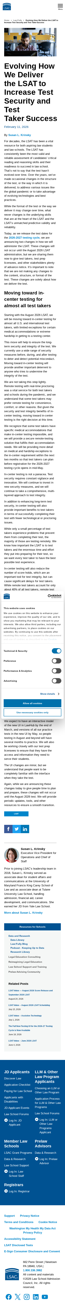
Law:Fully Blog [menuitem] (19, 944)
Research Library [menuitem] (20, 952)
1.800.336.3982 (32, 1270)
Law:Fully (17, 20)
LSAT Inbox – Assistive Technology (25, 1016)
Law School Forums (16, 1114)
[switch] (56, 661)
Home (6, 20)
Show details (47, 693)
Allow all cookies (32, 703)
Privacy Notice (29, 1215)
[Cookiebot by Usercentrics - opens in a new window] (46, 596)
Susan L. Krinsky (19, 135)
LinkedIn (25, 829)
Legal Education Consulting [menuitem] (24, 957)
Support (9, 1215)
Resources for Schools (33, 926)
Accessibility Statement (20, 1239)
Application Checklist (17, 1084)
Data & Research (15, 1159)
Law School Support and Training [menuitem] (27, 966)
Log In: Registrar (19, 1191)
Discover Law (12, 1078)
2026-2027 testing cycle (24, 237)
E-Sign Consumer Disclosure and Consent (32, 1251)
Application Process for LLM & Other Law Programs (48, 1103)
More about (23, 912)
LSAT (16, 814)
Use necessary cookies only (32, 712)
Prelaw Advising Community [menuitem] (24, 971)
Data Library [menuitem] (17, 940)
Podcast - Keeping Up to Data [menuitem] (27, 948)
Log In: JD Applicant (15, 1122)
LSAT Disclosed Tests (18, 1245)
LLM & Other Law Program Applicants (47, 1077)
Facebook (8, 829)
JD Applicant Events (16, 1107)
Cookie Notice (47, 1222)
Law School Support (16, 1165)
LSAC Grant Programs (18, 1152)
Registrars (13, 1185)
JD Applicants (17, 1072)
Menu (60, 9)
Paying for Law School (18, 1091)
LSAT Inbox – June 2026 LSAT (22, 1041)
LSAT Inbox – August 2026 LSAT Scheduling (29, 1005)
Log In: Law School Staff (16, 1173)
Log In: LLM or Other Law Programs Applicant (49, 1126)
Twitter (16, 829)
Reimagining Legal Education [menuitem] (25, 962)
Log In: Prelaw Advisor (48, 1161)
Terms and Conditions (18, 1222)
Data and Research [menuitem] (19, 936)
